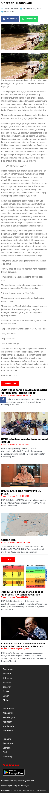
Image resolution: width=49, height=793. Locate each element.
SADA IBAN (9, 11)
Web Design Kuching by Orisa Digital (15, 785)
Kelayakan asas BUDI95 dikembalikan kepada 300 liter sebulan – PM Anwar (23, 645)
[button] (10, 19)
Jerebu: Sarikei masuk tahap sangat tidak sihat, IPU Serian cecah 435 (22, 593)
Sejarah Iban (8, 539)
